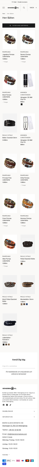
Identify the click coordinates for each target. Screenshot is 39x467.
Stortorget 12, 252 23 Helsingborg (14, 426)
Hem (3, 13)
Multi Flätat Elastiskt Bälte (9, 300)
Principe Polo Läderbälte (7, 179)
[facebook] (3, 405)
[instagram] (7, 405)
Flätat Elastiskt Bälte (27, 259)
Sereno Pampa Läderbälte (25, 55)
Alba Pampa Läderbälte (6, 260)
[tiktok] (10, 405)
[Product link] (9, 39)
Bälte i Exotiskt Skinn (9, 138)
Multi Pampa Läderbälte (6, 96)
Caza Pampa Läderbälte (6, 219)
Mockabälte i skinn (27, 299)
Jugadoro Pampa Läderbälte (8, 55)
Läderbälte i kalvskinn (6, 339)
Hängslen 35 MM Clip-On (26, 98)
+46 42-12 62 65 (15, 430)
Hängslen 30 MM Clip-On (26, 141)
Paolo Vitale (7, 135)
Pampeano (6, 52)
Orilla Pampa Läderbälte (24, 179)
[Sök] (23, 7)
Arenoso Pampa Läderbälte (25, 219)
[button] (3, 7)
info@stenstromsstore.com (17, 434)
